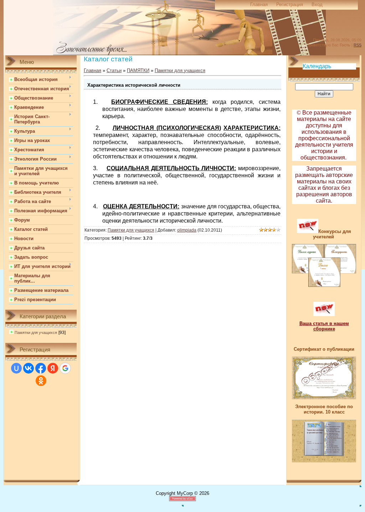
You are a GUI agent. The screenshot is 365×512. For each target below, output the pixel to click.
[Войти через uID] (16, 368)
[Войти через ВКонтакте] (28, 368)
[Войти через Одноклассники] (41, 380)
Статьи (114, 70)
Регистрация (289, 4)
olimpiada (186, 230)
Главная (259, 4)
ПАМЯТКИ (138, 70)
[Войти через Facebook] (40, 368)
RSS (357, 45)
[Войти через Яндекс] (52, 368)
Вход (317, 4)
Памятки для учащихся (36, 332)
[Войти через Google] (65, 368)
